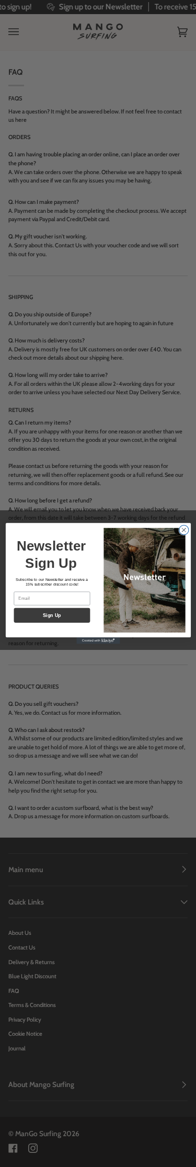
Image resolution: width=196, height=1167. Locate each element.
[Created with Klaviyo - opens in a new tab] (98, 640)
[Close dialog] (183, 530)
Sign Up (51, 615)
